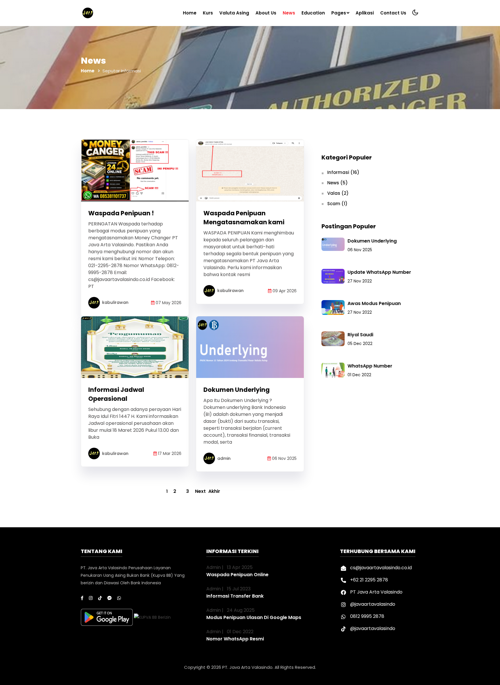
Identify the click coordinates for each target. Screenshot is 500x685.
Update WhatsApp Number (379, 272)
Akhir (214, 491)
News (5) (337, 183)
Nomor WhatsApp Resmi (235, 639)
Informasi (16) (343, 172)
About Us (265, 13)
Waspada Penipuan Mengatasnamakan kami (243, 217)
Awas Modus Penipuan (374, 303)
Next (200, 491)
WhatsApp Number (370, 366)
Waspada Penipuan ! (121, 213)
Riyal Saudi (360, 334)
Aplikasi (365, 13)
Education (313, 13)
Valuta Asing (234, 13)
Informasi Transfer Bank (235, 596)
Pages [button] (338, 13)
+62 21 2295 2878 (369, 579)
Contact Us (393, 13)
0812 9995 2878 (367, 616)
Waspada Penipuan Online (237, 574)
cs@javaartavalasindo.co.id (381, 567)
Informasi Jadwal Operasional (116, 394)
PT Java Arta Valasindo (376, 592)
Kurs (208, 13)
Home (189, 13)
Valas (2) (338, 193)
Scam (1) (337, 204)
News (289, 13)
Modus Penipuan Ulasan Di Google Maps (253, 617)
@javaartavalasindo (372, 604)
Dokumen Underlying (236, 389)
